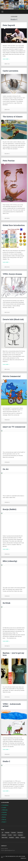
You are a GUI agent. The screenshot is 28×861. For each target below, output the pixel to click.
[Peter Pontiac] (14, 183)
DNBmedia (4, 810)
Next (25, 523)
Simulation (11, 837)
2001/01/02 (6, 369)
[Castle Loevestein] (14, 83)
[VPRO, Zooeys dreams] (14, 287)
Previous (3, 523)
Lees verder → (6, 59)
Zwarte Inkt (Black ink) (13, 319)
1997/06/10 (6, 646)
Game (15, 835)
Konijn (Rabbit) (9, 509)
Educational (20, 832)
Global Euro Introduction (14, 225)
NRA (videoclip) (10, 561)
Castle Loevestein (10, 71)
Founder (10, 835)
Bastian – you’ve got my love (13, 654)
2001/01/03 (6, 267)
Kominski (4, 814)
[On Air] (14, 482)
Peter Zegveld (9, 25)
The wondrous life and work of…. (13, 857)
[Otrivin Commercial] (14, 392)
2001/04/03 (6, 218)
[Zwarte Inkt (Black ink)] (14, 335)
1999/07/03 (6, 419)
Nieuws (4, 817)
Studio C (6, 761)
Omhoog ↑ (24, 858)
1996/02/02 (6, 754)
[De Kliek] (14, 615)
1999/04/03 (6, 462)
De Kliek (6, 603)
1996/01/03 (6, 795)
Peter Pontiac (9, 160)
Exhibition (4, 835)
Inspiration (20, 835)
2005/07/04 (6, 109)
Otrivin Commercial (12, 376)
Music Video (4, 837)
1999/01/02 (6, 554)
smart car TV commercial (14, 427)
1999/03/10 (6, 502)
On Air (6, 469)
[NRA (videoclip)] (14, 574)
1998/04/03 (6, 596)
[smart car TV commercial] (14, 439)
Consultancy (5, 805)
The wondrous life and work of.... (14, 5)
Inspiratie (4, 812)
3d (2, 832)
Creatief (4, 807)
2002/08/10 (6, 153)
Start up (4, 819)
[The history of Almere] (14, 129)
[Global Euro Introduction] (14, 238)
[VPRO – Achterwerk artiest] (14, 722)
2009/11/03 (6, 63)
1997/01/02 (6, 697)
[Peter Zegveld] (14, 35)
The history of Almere (12, 116)
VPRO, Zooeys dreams (12, 274)
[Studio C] (14, 771)
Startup (17, 837)
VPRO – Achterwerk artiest (12, 705)
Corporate (13, 832)
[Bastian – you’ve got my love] (14, 671)
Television (23, 837)
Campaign (7, 832)
